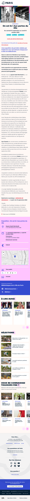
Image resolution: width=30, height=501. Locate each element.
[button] (15, 256)
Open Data (8, 493)
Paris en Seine (23, 498)
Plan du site (25, 493)
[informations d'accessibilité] (9, 273)
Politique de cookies (16, 493)
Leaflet (17, 264)
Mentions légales (6, 491)
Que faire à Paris (11, 498)
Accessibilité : (19, 491)
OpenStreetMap (23, 264)
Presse (3, 493)
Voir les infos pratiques (15, 39)
